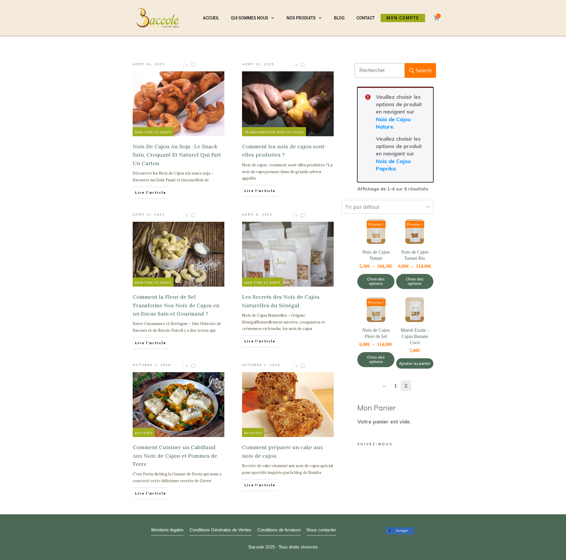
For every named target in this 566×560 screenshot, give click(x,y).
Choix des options (376, 281)
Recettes (143, 433)
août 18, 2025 (149, 64)
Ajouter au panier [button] (414, 363)
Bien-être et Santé (153, 132)
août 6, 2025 (257, 214)
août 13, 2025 (258, 64)
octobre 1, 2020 (152, 365)
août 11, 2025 (148, 214)
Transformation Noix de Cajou (274, 132)
